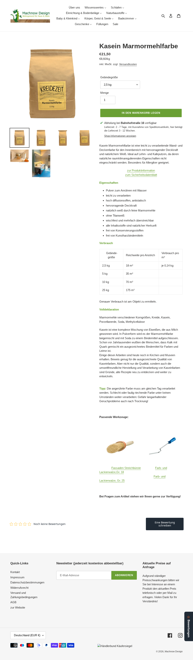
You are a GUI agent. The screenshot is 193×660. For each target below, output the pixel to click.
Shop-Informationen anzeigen (120, 135)
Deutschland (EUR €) (27, 635)
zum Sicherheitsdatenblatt (141, 174)
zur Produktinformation (141, 170)
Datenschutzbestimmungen (27, 582)
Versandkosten (128, 64)
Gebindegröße (109, 77)
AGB (13, 602)
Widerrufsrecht (19, 587)
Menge (104, 92)
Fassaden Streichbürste (126, 467)
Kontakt (15, 572)
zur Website (17, 607)
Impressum (17, 577)
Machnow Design (174, 651)
